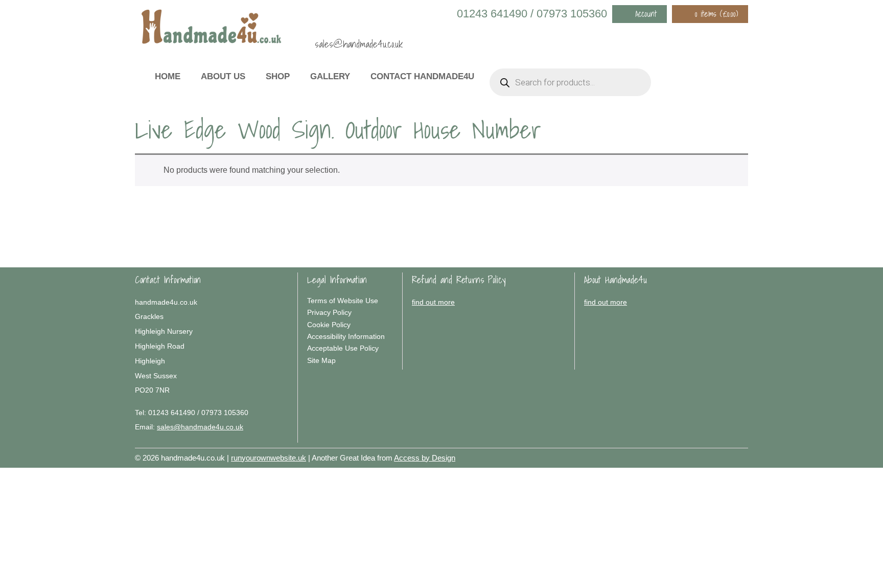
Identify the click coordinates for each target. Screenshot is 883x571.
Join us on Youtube (741, 37)
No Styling (743, 456)
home (167, 76)
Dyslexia (728, 456)
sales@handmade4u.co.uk (359, 44)
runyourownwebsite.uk (268, 457)
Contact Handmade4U (422, 76)
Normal (697, 456)
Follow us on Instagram (726, 37)
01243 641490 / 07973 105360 (532, 13)
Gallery (330, 76)
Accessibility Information (346, 336)
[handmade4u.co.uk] (211, 29)
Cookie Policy (329, 325)
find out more (433, 302)
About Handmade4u (615, 279)
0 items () (716, 13)
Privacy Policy (329, 312)
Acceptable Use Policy (343, 348)
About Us (223, 76)
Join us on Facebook (697, 37)
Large (712, 456)
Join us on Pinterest (711, 37)
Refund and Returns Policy (459, 279)
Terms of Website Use (342, 300)
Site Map (321, 360)
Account (646, 13)
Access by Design (424, 457)
